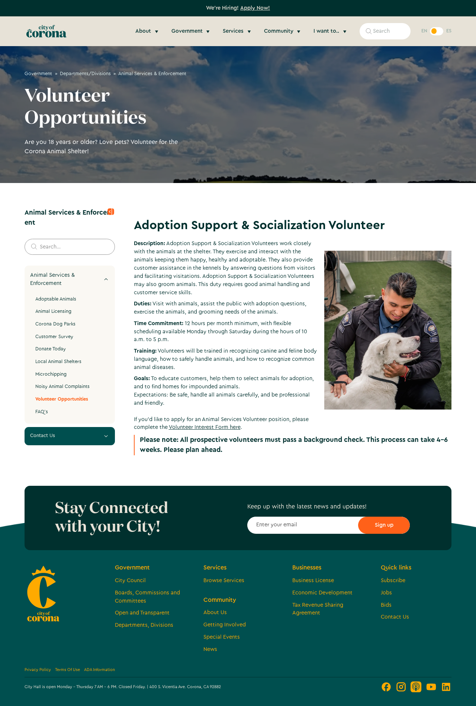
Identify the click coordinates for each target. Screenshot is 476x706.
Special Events (221, 637)
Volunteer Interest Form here (205, 427)
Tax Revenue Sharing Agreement (317, 609)
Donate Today (50, 349)
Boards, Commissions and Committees (147, 597)
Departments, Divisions (144, 625)
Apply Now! (255, 8)
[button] (147, 31)
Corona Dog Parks (55, 324)
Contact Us (395, 617)
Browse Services (223, 580)
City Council (130, 580)
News (210, 649)
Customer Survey (54, 336)
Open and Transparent (142, 613)
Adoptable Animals (55, 299)
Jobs (386, 593)
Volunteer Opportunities (61, 399)
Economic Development (322, 593)
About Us (215, 612)
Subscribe (393, 580)
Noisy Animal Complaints (62, 386)
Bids (386, 605)
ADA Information (99, 670)
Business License (313, 580)
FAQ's (41, 412)
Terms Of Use (67, 670)
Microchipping (51, 374)
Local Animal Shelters (58, 361)
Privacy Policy (38, 670)
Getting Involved (224, 625)
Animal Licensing (53, 311)
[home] (46, 31)
